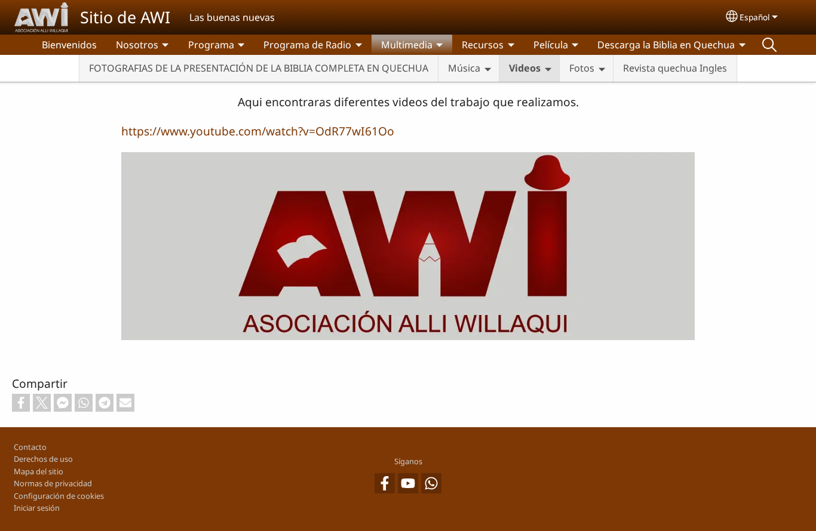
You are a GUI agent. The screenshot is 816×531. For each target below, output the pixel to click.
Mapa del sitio (38, 471)
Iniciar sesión (37, 507)
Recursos (483, 44)
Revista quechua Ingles (675, 68)
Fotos (581, 68)
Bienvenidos (69, 44)
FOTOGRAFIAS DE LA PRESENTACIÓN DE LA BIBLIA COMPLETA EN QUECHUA (258, 68)
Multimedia (406, 44)
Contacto (30, 447)
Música (464, 68)
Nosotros (137, 44)
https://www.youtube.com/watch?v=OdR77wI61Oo (257, 131)
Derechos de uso (43, 458)
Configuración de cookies (59, 495)
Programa (211, 44)
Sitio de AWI (125, 17)
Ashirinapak (769, 45)
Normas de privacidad (53, 483)
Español (755, 17)
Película (550, 44)
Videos (525, 68)
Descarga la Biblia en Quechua (666, 44)
